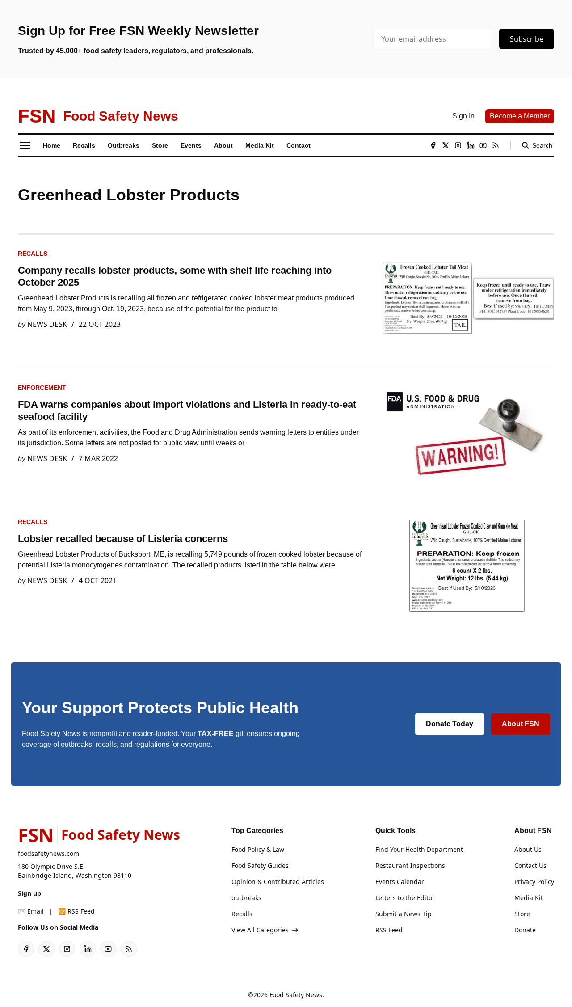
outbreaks (246, 897)
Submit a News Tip (403, 914)
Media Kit (528, 897)
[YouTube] (483, 145)
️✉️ (31, 911)
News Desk (47, 324)
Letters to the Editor (405, 897)
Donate (525, 930)
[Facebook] (433, 145)
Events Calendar (399, 881)
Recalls (32, 253)
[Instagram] (458, 145)
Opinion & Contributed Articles (277, 881)
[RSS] (496, 145)
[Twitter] (446, 145)
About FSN (520, 724)
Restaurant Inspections (410, 865)
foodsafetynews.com (48, 853)
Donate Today (449, 724)
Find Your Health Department (419, 849)
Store (522, 914)
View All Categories (260, 930)
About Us (528, 849)
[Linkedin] (471, 145)
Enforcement (42, 387)
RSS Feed (389, 930)
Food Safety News (295, 994)
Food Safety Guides (260, 865)
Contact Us (530, 865)
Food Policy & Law (257, 849)
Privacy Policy (534, 881)
